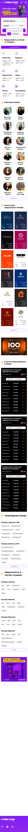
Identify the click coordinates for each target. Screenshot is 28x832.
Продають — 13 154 (7, 93)
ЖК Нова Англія (5, 526)
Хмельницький (16, 589)
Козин (8, 634)
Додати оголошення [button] (15, 47)
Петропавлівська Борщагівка (8, 642)
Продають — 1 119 (7, 78)
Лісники (13, 634)
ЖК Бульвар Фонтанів (18, 533)
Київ (3, 585)
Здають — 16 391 (19, 95)
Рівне (8, 624)
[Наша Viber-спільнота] (2, 826)
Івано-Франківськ (16, 585)
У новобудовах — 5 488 (8, 62)
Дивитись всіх (14, 198)
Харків (8, 585)
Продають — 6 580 (20, 78)
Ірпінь (19, 620)
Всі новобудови (14, 566)
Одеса (3, 589)
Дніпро (23, 589)
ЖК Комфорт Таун (6, 537)
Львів (9, 589)
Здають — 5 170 (6, 64)
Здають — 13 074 (19, 80)
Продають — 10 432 (20, 60)
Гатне (19, 634)
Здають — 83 (6, 80)
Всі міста (14, 649)
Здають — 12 (6, 95)
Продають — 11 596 (20, 93)
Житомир (4, 610)
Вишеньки (19, 642)
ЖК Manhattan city (17, 537)
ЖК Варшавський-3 (16, 526)
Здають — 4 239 (19, 62)
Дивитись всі (14, 330)
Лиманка (20, 624)
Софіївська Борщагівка (7, 638)
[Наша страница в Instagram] (12, 826)
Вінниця (3, 593)
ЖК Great (18, 529)
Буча (3, 624)
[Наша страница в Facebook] (7, 826)
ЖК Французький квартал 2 (8, 551)
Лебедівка (4, 645)
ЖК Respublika (5, 558)
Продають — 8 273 (7, 60)
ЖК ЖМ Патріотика (6, 533)
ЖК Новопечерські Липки (7, 529)
